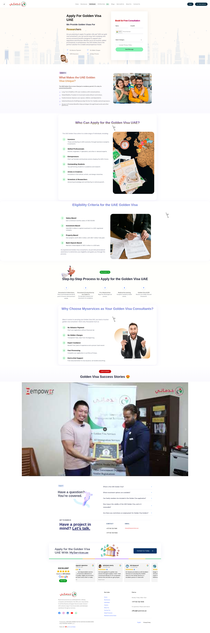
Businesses (84, 4)
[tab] (127, 486)
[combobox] (119, 32)
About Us (128, 4)
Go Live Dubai (71, 627)
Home (77, 4)
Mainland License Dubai (110, 615)
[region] (105, 429)
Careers (106, 605)
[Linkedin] (68, 613)
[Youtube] (72, 613)
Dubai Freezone (108, 613)
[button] (4, 4)
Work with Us (120, 4)
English (139, 622)
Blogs (113, 4)
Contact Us (136, 4)
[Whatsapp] (76, 613)
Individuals (92, 4)
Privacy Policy (147, 622)
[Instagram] (63, 613)
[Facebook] (59, 613)
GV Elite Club (103, 4)
